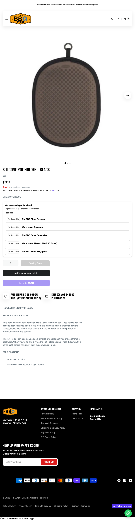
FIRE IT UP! (49, 462)
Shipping (6, 187)
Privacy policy (25, 506)
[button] (6, 19)
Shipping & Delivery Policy (53, 428)
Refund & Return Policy (51, 418)
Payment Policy (48, 432)
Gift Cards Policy (48, 437)
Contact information (81, 506)
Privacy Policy (47, 413)
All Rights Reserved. (39, 498)
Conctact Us (77, 418)
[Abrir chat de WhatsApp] (128, 513)
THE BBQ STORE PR (19, 498)
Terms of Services (49, 423)
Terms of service (43, 506)
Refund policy (9, 506)
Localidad (9, 213)
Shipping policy (61, 506)
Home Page (77, 413)
